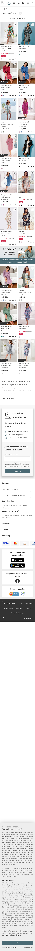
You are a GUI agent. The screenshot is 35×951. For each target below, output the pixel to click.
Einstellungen (28, 947)
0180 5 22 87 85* (10, 511)
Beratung (6, 536)
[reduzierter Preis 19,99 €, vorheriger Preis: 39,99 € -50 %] (26, 313)
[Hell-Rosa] (2, 168)
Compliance (28, 608)
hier (10, 860)
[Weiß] (2, 373)
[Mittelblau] (3, 95)
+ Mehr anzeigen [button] (8, 398)
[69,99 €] (26, 33)
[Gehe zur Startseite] (8, 3)
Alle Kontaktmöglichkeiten (15, 495)
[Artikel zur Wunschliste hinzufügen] (14, 24)
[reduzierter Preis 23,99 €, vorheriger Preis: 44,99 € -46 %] (8, 33)
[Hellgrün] (2, 59)
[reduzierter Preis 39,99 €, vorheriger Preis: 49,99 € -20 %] (26, 182)
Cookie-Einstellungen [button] (17, 613)
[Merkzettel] (28, 3)
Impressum (18, 608)
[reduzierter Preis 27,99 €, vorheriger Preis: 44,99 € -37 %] (8, 218)
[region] (17, 887)
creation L (6, 524)
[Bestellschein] (23, 3)
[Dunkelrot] (2, 95)
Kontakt (5, 483)
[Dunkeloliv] (3, 132)
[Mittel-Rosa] (19, 132)
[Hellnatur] (2, 244)
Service (5, 529)
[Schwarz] (19, 166)
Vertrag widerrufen (10, 603)
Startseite (9, 9)
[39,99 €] (26, 145)
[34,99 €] (8, 109)
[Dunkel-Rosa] (21, 95)
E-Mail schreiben (10, 489)
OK (17, 943)
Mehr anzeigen (25, 466)
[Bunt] (2, 132)
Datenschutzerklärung (13, 935)
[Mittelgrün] (19, 54)
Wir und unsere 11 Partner (11, 832)
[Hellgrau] (19, 373)
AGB (21, 603)
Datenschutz (29, 603)
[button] (2, 3)
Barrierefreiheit (8, 608)
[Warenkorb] (32, 3)
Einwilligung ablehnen (9, 947)
